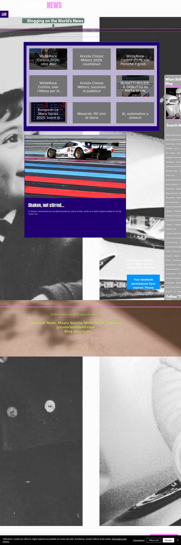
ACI (178, 153)
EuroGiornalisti (173, 287)
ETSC (168, 260)
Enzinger (170, 282)
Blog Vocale (172, 193)
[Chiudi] (177, 540)
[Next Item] (153, 247)
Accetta (168, 540)
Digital (169, 256)
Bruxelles (170, 197)
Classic (169, 224)
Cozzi (168, 251)
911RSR (169, 148)
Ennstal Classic (173, 278)
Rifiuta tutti (154, 540)
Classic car (171, 229)
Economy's (171, 264)
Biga (178, 188)
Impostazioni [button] (139, 540)
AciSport (170, 162)
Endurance (171, 273)
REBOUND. (41, 5)
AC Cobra (170, 153)
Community (172, 242)
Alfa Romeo (171, 171)
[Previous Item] (131, 247)
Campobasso (172, 202)
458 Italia (170, 144)
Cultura (176, 251)
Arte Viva (170, 175)
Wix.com (96, 347)
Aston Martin (172, 184)
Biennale (170, 188)
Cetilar (169, 211)
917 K (176, 148)
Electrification (173, 269)
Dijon (177, 256)
